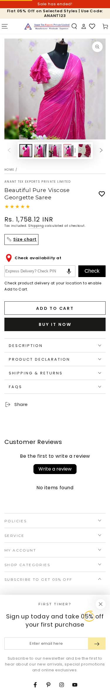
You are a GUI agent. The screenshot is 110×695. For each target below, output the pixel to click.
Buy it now (55, 324)
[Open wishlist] (92, 26)
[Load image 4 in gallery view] (69, 150)
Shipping (36, 226)
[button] (74, 26)
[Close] (100, 604)
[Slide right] (101, 150)
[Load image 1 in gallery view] (25, 150)
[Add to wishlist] (102, 194)
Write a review (55, 469)
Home (9, 169)
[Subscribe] (97, 643)
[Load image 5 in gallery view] (84, 150)
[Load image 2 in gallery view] (40, 150)
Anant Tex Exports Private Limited (37, 182)
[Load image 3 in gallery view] (55, 150)
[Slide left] (9, 150)
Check (91, 271)
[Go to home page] (47, 26)
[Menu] (4, 26)
